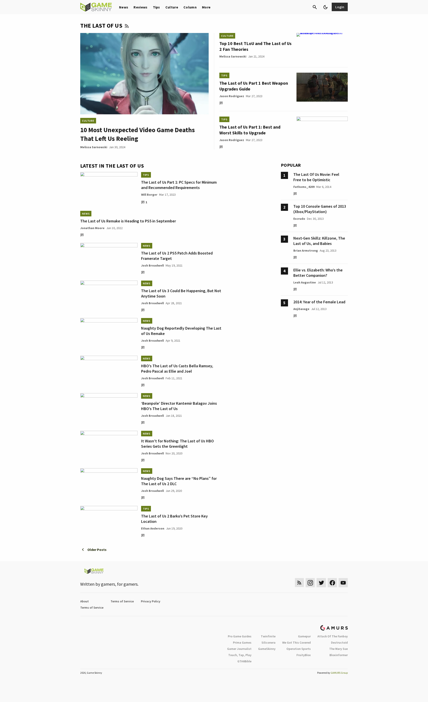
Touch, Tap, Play (239, 655)
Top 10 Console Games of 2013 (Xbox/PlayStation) (319, 209)
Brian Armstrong (305, 250)
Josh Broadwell (152, 265)
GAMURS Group (339, 672)
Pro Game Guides (239, 636)
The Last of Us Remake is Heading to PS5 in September (128, 221)
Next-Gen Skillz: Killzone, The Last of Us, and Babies (319, 241)
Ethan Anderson (152, 528)
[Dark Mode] (325, 7)
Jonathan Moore (92, 228)
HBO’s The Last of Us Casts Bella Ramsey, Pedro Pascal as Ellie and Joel (177, 368)
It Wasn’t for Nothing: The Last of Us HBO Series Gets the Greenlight (177, 443)
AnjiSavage (301, 309)
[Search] (314, 7)
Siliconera (268, 642)
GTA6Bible (244, 661)
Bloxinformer (338, 655)
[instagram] (310, 582)
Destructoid (339, 642)
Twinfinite (268, 636)
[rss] (299, 582)
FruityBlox (303, 655)
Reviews (140, 7)
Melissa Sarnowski (93, 147)
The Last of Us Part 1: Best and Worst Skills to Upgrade (249, 129)
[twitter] (321, 582)
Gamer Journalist (239, 649)
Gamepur (304, 636)
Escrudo (299, 219)
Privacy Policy (150, 601)
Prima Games (242, 642)
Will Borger (149, 195)
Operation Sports (298, 649)
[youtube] (343, 582)
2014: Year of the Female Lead (319, 301)
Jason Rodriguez (231, 96)
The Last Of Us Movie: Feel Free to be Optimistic (316, 177)
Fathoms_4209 (304, 187)
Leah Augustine (304, 282)
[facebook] (332, 582)
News (123, 7)
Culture (171, 7)
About (84, 601)
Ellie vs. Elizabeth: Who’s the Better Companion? (318, 272)
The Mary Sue (338, 649)
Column (190, 7)
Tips (156, 7)
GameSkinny (267, 649)
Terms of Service (122, 601)
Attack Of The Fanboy (332, 636)
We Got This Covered (296, 642)
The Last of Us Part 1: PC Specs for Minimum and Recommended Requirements (179, 185)
